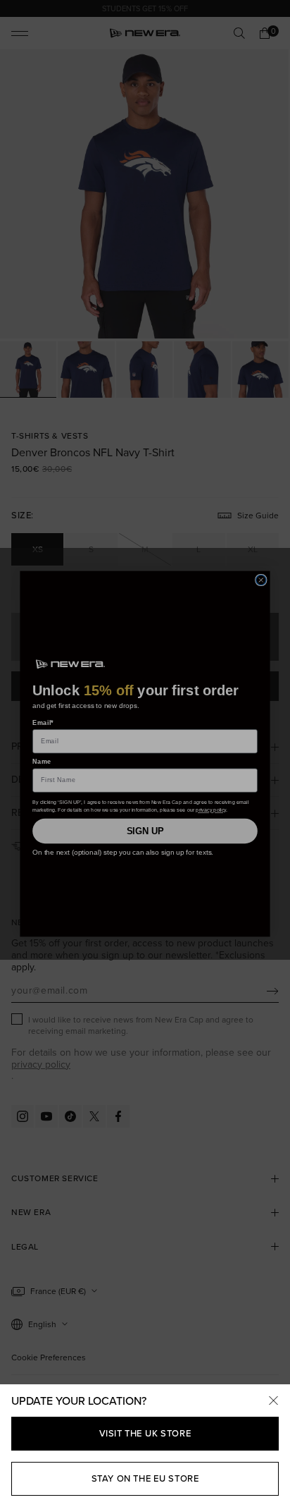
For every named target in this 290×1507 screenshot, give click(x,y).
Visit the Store (145, 1433)
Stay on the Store (145, 1478)
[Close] (273, 1401)
